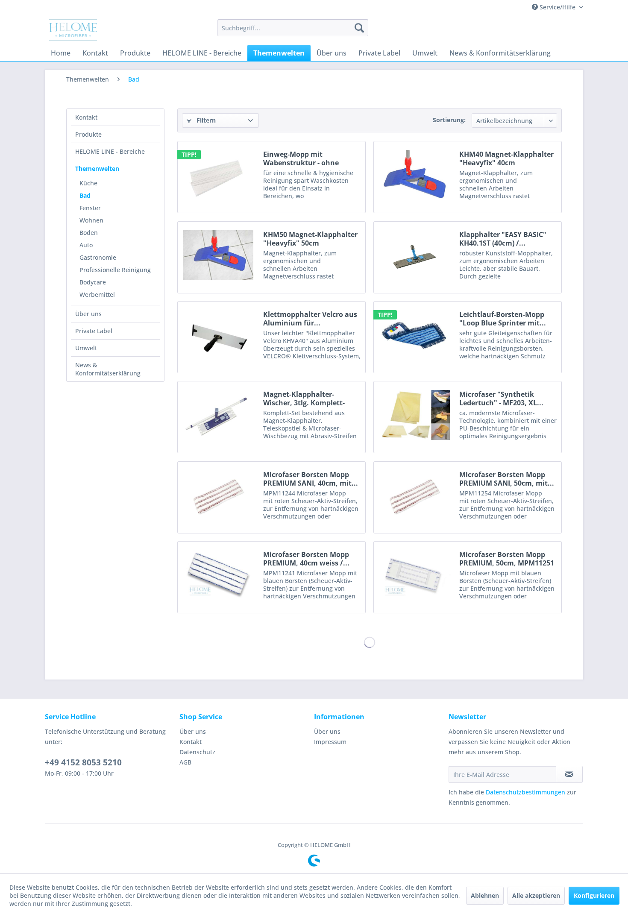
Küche (88, 183)
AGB (185, 762)
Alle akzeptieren (536, 895)
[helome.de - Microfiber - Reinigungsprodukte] (73, 30)
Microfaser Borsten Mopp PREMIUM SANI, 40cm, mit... (310, 478)
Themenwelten (97, 168)
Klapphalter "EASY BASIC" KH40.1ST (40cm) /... (502, 238)
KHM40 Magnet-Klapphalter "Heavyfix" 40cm (506, 158)
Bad (85, 195)
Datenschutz (197, 752)
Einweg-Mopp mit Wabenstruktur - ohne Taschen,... (301, 158)
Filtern (205, 120)
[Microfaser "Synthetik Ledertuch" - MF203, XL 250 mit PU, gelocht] (414, 415)
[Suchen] (359, 27)
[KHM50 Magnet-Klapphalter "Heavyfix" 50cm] (218, 255)
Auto (86, 245)
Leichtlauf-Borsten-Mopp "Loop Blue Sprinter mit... (502, 318)
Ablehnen (485, 895)
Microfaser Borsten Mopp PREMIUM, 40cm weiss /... (306, 558)
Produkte (88, 134)
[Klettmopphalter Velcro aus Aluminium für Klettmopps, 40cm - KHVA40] (218, 335)
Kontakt (86, 117)
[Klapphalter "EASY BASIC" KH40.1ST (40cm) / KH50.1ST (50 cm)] (414, 255)
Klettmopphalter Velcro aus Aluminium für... (310, 318)
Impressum (330, 742)
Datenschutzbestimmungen (525, 792)
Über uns (88, 314)
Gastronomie (97, 257)
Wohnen (91, 220)
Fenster (90, 208)
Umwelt (86, 348)
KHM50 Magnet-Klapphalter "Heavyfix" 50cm (310, 238)
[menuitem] (292, 27)
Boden (88, 233)
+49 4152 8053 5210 (83, 762)
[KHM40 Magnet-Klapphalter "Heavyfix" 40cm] (414, 175)
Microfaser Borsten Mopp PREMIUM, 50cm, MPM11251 (506, 558)
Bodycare (92, 282)
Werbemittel (97, 294)
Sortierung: (449, 120)
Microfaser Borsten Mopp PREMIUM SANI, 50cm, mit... (506, 478)
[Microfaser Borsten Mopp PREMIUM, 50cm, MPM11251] (414, 575)
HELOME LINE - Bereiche (110, 151)
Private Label (93, 331)
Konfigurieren (594, 895)
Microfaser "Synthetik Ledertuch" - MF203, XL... (501, 398)
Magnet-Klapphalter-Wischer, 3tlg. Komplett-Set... (304, 398)
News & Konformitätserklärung (108, 369)
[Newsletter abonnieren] (569, 774)
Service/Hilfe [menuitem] (557, 7)
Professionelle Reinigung (115, 270)
